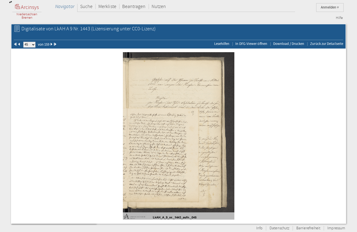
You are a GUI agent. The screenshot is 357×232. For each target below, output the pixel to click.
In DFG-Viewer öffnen (251, 43)
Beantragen (134, 6)
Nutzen (159, 6)
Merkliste (107, 6)
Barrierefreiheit (308, 228)
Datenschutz (279, 228)
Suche (86, 6)
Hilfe (339, 18)
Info (259, 228)
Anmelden (329, 7)
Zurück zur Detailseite (326, 43)
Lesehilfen (222, 43)
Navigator (64, 6)
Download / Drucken (288, 43)
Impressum (336, 228)
